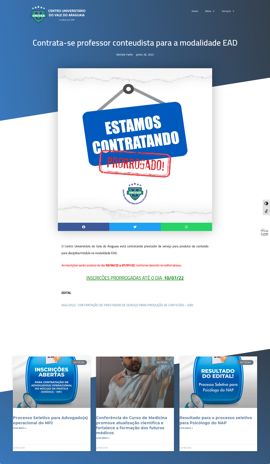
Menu (208, 11)
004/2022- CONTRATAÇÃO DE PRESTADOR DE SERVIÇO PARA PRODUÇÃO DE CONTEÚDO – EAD (127, 305)
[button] (83, 227)
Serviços (226, 11)
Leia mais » (19, 428)
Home (195, 11)
